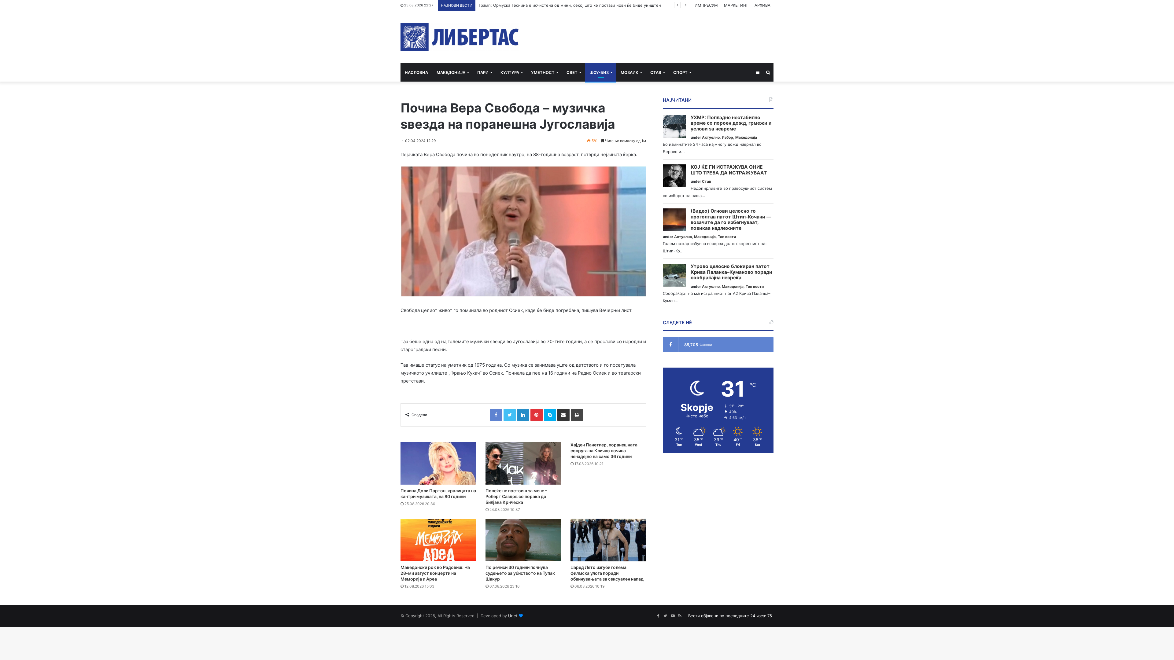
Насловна (416, 72)
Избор (727, 137)
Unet (513, 615)
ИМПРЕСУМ (706, 5)
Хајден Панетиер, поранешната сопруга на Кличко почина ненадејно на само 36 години (603, 450)
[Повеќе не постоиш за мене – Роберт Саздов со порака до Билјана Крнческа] (523, 463)
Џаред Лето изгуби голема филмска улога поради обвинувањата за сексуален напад (607, 573)
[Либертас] (460, 37)
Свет (572, 72)
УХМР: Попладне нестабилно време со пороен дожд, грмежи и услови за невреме (731, 123)
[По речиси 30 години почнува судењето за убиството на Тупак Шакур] (523, 540)
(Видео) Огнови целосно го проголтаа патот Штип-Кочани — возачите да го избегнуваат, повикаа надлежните (731, 219)
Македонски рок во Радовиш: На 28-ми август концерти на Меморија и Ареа (435, 573)
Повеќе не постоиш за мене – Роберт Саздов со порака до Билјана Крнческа (516, 496)
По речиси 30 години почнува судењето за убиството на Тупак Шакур (520, 573)
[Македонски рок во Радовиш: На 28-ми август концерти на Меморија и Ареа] (438, 540)
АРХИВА (762, 5)
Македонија (451, 72)
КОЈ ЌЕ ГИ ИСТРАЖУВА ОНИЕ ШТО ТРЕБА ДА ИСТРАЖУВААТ (729, 170)
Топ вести (727, 236)
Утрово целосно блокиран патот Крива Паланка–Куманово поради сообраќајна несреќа (731, 272)
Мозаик (629, 72)
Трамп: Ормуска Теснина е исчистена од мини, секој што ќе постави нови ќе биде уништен (569, 5)
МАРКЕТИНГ (736, 5)
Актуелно (711, 137)
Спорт (680, 72)
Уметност (543, 72)
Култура (509, 72)
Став (655, 72)
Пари (483, 72)
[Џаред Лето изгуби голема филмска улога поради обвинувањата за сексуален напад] (608, 540)
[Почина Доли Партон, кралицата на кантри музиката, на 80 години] (438, 463)
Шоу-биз (599, 72)
